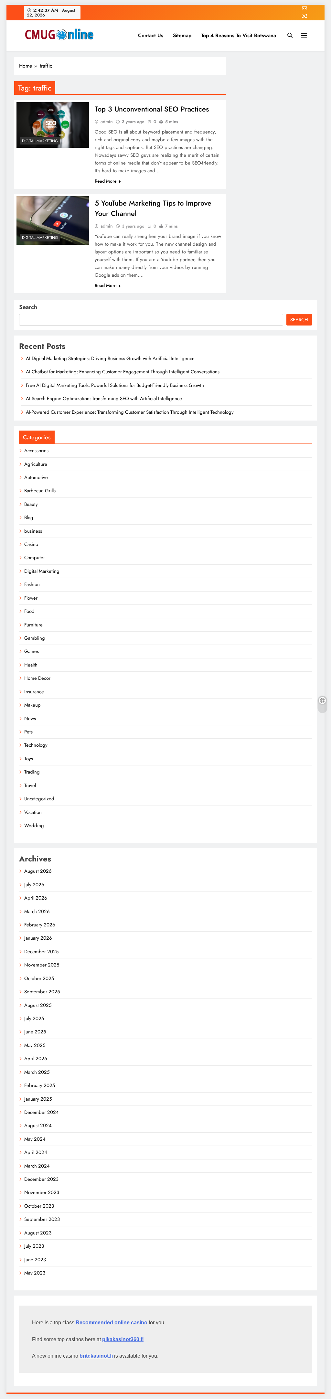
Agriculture (35, 464)
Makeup (32, 705)
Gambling (34, 638)
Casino (31, 544)
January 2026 (38, 938)
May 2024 (35, 1139)
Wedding (34, 825)
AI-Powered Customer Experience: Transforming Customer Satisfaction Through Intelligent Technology (130, 412)
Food (29, 611)
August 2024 (38, 1125)
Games (31, 651)
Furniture (33, 624)
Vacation (33, 812)
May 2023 (34, 1272)
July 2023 (34, 1246)
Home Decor (37, 678)
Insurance (34, 691)
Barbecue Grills (40, 490)
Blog (28, 517)
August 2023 (37, 1232)
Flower (30, 598)
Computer (34, 557)
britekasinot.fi (96, 1356)
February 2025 (39, 1085)
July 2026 (34, 884)
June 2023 (35, 1259)
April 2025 (35, 1058)
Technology (36, 745)
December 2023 (41, 1179)
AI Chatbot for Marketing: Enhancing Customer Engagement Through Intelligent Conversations (122, 371)
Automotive (36, 477)
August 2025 (37, 1005)
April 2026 (35, 898)
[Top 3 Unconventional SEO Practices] (52, 125)
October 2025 (39, 978)
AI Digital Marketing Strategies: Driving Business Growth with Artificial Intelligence (110, 358)
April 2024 (35, 1152)
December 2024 (41, 1112)
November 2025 (41, 964)
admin (107, 121)
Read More (106, 181)
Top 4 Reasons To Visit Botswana (238, 35)
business (33, 531)
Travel (30, 785)
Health (30, 664)
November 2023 (41, 1192)
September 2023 (42, 1219)
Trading (32, 771)
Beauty (31, 504)
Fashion (32, 584)
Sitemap (182, 35)
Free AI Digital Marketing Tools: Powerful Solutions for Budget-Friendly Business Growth (115, 385)
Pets (28, 731)
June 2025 (35, 1031)
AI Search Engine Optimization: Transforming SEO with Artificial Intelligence (104, 398)
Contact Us (150, 35)
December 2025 (41, 951)
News (30, 718)
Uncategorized (39, 798)
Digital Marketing (40, 141)
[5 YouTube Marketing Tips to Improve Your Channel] (52, 220)
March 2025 (36, 1072)
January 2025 (38, 1099)
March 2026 (37, 911)
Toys (28, 758)
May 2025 (34, 1045)
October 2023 (39, 1206)
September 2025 (42, 991)
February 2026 (39, 924)
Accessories (36, 450)
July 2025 (34, 1018)
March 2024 (37, 1165)
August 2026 (38, 871)
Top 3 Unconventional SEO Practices (152, 109)
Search (28, 307)
